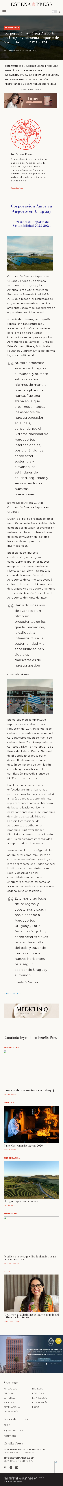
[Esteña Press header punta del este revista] (31, 4)
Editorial (9, 1398)
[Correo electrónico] (16, 1467)
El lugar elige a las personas (21, 1201)
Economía (38, 1393)
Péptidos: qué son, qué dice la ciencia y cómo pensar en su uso (30, 1258)
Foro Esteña (40, 1402)
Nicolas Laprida (11, 1263)
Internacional (12, 1407)
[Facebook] (10, 1467)
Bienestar (10, 1213)
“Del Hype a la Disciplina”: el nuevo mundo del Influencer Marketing (31, 1316)
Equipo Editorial (14, 1430)
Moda (7, 1271)
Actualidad (11, 1047)
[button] (4, 11)
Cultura (8, 1393)
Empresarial (12, 1158)
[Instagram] (5, 1467)
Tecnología (11, 1411)
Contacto (10, 1436)
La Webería (38, 1477)
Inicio (7, 1425)
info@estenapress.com (19, 1458)
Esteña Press (24, 154)
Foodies (9, 1102)
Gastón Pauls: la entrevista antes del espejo (29, 1090)
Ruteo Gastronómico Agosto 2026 (23, 1145)
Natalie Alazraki (12, 1322)
